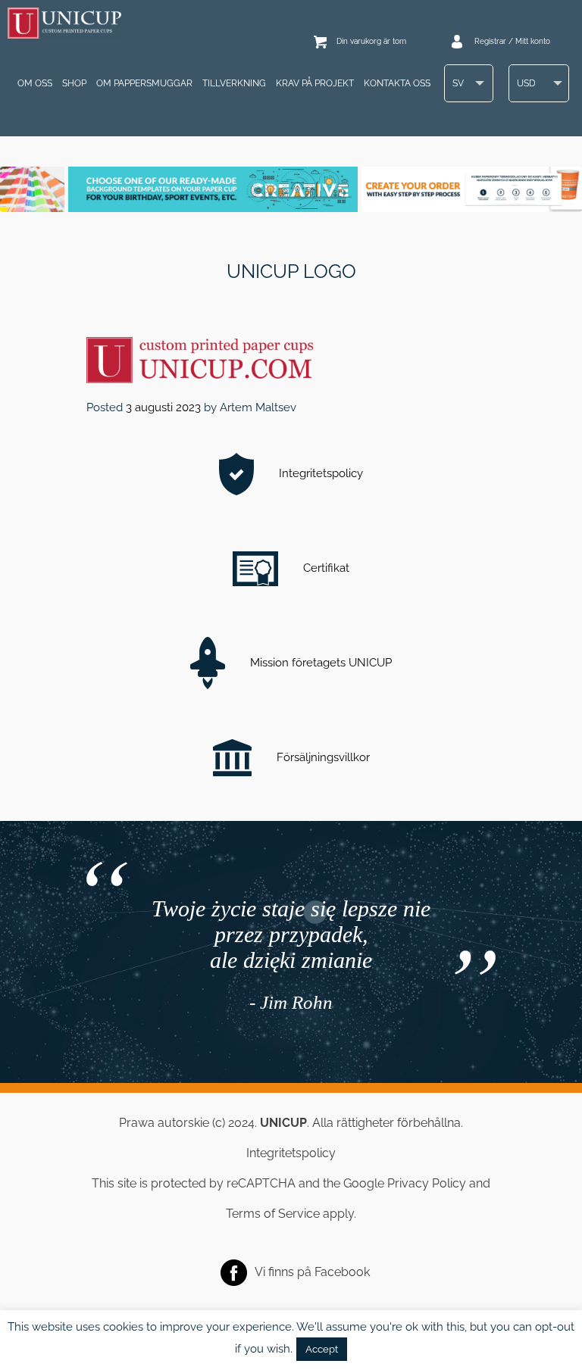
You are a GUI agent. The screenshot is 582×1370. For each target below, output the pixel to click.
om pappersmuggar (144, 83)
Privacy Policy (426, 1183)
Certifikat (324, 568)
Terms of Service (273, 1213)
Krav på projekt (315, 83)
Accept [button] (321, 1349)
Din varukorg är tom (371, 41)
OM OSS (34, 83)
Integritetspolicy (319, 473)
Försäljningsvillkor (322, 757)
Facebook (342, 1271)
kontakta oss (397, 83)
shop (74, 83)
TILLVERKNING (234, 83)
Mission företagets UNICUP (319, 662)
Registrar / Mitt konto (512, 41)
